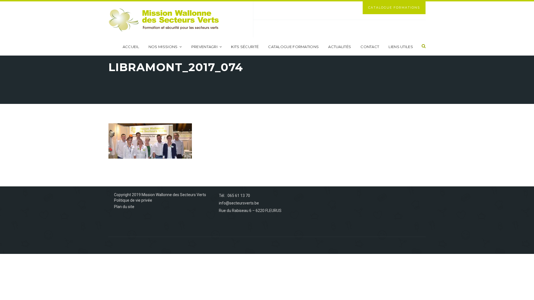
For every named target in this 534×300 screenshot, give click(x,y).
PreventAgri (204, 46)
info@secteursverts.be (239, 203)
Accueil (131, 46)
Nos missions (163, 46)
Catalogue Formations (394, 7)
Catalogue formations (293, 46)
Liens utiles (401, 46)
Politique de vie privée (133, 200)
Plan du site (124, 206)
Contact (369, 46)
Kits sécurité (245, 46)
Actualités (339, 46)
